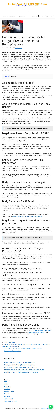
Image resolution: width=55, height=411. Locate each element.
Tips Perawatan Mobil (10, 401)
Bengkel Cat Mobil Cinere (8, 16)
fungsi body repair (32, 344)
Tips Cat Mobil (8, 398)
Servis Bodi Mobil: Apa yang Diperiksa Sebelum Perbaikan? (21, 372)
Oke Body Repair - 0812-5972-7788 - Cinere (27, 4)
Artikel (6, 342)
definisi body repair (20, 344)
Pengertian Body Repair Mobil (10, 346)
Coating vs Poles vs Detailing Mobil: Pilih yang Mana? (19, 365)
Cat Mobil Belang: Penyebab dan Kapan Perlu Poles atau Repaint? (23, 348)
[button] (51, 407)
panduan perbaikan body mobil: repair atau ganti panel (28, 216)
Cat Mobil (7, 389)
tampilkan (13, 76)
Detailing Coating (9, 391)
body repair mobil (9, 344)
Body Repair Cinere (23, 16)
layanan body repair (43, 344)
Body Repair (12, 342)
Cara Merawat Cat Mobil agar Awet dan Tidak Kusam (19, 362)
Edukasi (6, 394)
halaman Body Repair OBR (36, 332)
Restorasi (7, 396)
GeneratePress (46, 408)
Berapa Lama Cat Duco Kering (12, 351)
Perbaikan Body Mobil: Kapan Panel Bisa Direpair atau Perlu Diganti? (24, 369)
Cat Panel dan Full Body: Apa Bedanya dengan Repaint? (20, 367)
